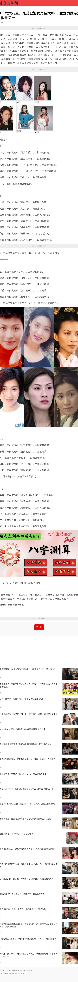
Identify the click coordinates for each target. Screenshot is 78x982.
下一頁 (39, 627)
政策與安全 (10, 973)
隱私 (19, 973)
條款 (16, 973)
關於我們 (4, 973)
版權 (22, 973)
